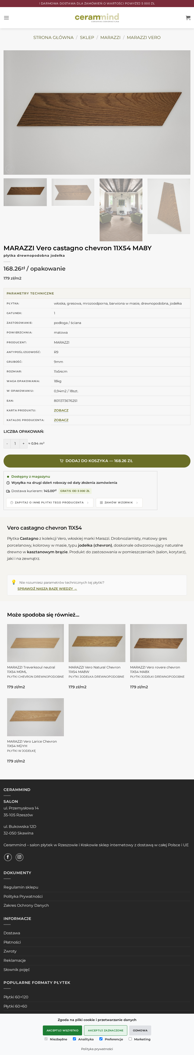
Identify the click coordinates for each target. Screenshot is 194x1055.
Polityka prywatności (97, 1049)
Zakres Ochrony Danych (26, 905)
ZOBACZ (61, 410)
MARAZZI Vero (144, 37)
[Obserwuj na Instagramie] (19, 857)
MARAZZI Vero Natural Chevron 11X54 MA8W (96, 671)
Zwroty (10, 951)
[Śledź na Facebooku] (8, 857)
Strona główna (53, 37)
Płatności (12, 942)
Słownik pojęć (17, 969)
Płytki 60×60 (15, 1006)
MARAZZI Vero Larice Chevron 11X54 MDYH (32, 746)
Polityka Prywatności (23, 896)
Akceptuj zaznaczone (105, 1030)
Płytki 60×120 (16, 997)
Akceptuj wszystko (63, 1030)
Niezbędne (58, 1039)
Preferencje (114, 1039)
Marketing (142, 1039)
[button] (6, 17)
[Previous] (13, 112)
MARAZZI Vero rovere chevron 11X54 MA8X (157, 671)
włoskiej (75, 538)
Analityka (86, 1039)
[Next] (180, 112)
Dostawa (12, 933)
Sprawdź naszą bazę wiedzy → (47, 589)
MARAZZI (110, 37)
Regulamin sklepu (21, 887)
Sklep (87, 37)
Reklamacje (15, 960)
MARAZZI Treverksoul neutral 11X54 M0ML (35, 671)
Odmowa (140, 1030)
